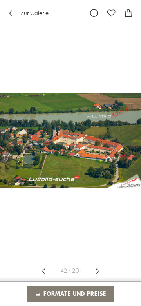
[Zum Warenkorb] (128, 13)
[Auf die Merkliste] (111, 13)
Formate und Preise (74, 294)
